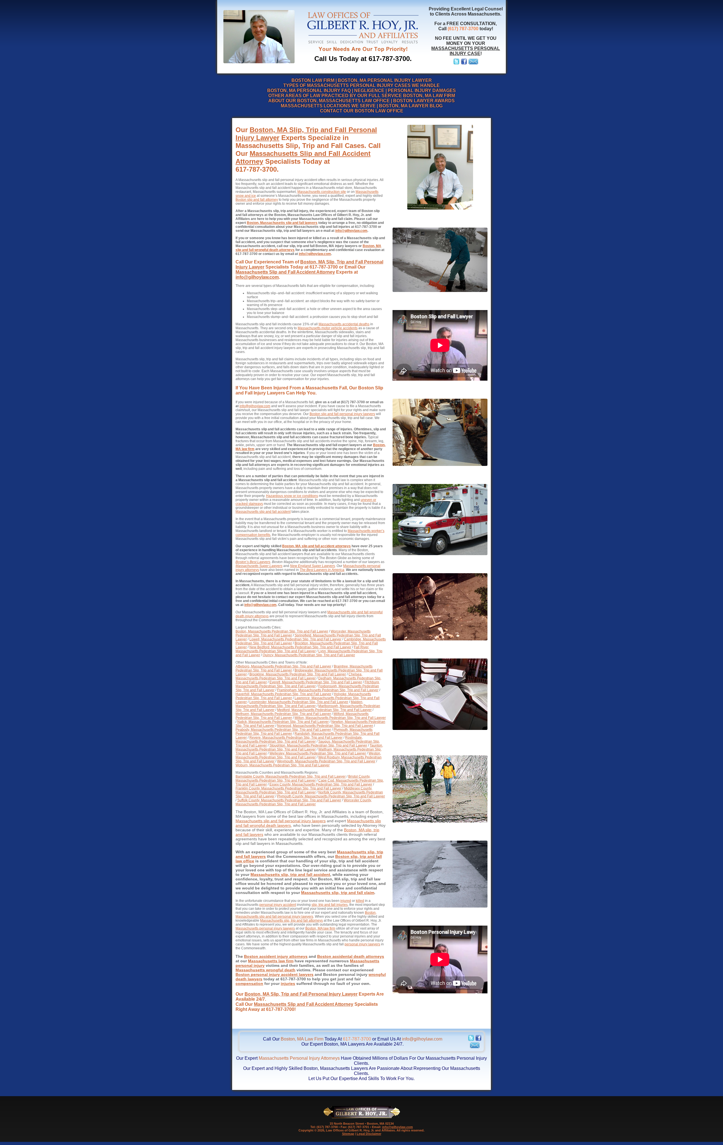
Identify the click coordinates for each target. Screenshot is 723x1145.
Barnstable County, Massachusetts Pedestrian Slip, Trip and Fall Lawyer (291, 776)
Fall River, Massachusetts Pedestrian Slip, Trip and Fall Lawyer (302, 649)
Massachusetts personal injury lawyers (265, 928)
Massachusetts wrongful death (265, 970)
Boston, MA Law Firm (302, 1039)
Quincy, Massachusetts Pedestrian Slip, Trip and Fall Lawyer (309, 655)
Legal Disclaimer (369, 1133)
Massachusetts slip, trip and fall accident (290, 874)
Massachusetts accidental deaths (344, 324)
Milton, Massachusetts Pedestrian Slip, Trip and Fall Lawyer (340, 718)
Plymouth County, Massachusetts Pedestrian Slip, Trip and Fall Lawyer (331, 796)
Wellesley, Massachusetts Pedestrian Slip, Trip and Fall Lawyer (317, 753)
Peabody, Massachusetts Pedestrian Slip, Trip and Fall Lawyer (283, 730)
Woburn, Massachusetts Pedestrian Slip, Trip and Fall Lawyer (283, 765)
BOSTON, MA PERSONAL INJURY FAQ (309, 90)
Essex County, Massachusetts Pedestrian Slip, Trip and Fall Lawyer (320, 784)
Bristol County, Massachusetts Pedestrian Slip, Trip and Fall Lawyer (303, 778)
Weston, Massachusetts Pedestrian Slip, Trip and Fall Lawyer (308, 755)
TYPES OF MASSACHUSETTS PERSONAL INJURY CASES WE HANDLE (361, 85)
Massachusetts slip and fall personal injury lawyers (281, 821)
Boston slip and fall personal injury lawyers (342, 414)
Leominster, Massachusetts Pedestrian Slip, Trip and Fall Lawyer (298, 702)
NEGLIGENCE (369, 90)
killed (360, 901)
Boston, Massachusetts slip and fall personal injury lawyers (306, 915)
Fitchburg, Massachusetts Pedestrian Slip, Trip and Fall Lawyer (308, 684)
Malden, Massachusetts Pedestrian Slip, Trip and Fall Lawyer (299, 704)
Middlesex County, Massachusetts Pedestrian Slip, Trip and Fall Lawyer (304, 790)
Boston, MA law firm (320, 928)
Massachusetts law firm (270, 961)
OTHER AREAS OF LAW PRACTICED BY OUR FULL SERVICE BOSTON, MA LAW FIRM (361, 95)
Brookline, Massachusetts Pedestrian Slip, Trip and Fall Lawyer (297, 674)
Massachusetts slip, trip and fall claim (337, 892)
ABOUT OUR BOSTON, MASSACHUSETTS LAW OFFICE (329, 100)
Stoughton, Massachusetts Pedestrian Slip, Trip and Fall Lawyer (318, 745)
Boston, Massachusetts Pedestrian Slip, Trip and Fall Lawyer (282, 631)
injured (345, 901)
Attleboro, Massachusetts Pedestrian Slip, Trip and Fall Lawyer (283, 666)
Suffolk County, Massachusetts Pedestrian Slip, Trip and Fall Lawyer (289, 800)
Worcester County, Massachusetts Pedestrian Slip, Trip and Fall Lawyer (304, 802)
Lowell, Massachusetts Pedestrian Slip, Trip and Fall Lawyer (295, 639)
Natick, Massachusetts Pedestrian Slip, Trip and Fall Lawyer (283, 722)
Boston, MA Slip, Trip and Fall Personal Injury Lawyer (301, 994)
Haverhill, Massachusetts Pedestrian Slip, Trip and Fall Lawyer (283, 694)
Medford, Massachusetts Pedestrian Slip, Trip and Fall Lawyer (324, 710)
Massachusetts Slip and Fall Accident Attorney (285, 272)
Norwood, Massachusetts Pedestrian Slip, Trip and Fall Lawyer (325, 726)
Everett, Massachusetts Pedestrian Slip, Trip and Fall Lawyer (315, 682)
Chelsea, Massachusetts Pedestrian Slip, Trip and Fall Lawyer (299, 676)
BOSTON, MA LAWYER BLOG (411, 105)
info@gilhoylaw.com (351, 231)
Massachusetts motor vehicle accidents (328, 328)
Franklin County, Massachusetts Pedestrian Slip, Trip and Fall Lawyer (288, 788)
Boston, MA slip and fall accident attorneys (316, 546)
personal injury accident (277, 905)
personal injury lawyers (362, 944)
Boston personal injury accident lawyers (274, 974)
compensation (249, 983)
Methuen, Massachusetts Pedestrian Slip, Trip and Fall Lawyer (283, 714)
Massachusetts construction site (321, 192)
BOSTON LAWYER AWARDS (424, 100)
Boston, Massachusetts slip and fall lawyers (282, 223)
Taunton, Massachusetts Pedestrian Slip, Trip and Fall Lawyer (309, 747)
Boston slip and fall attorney (257, 200)
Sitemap (348, 1133)
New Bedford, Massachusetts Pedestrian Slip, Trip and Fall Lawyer (300, 647)
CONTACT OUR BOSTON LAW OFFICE (361, 110)
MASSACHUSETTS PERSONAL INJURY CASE (465, 51)
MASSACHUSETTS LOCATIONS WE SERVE (328, 105)
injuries (288, 983)
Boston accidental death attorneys (350, 956)
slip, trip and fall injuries (330, 905)
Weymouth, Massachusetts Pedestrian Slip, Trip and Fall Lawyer (326, 761)
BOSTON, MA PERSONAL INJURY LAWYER (385, 80)
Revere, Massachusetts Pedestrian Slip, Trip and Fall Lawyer (296, 738)
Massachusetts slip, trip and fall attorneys (291, 920)
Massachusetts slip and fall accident (263, 512)
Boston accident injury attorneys (276, 956)
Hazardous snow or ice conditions (292, 496)
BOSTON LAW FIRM (312, 80)
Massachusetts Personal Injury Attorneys (299, 1058)
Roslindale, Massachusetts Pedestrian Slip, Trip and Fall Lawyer (299, 739)
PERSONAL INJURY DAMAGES (422, 90)
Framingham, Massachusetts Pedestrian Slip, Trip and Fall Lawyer (327, 690)
